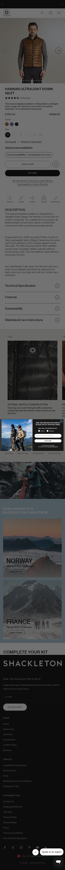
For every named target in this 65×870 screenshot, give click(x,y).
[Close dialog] (61, 421)
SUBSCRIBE (47, 440)
